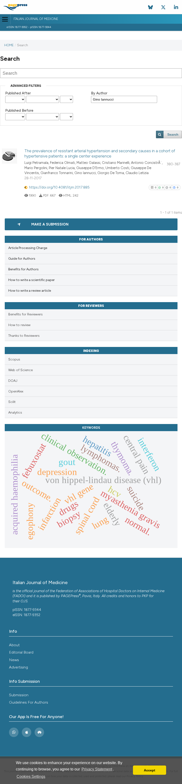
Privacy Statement (97, 769)
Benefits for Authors (23, 269)
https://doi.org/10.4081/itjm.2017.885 (59, 187)
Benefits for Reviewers (25, 314)
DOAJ (12, 381)
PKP (145, 596)
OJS (24, 601)
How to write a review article (29, 291)
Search (172, 134)
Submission (18, 695)
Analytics (15, 412)
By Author (99, 93)
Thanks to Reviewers (24, 336)
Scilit (12, 402)
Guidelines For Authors (28, 702)
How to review (19, 325)
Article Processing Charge (27, 248)
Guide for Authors (21, 259)
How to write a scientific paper (31, 280)
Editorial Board (21, 652)
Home (9, 45)
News (14, 660)
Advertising (18, 667)
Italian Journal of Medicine (36, 19)
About (14, 645)
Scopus (14, 359)
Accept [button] (149, 770)
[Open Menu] (5, 19)
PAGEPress (70, 596)
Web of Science (20, 370)
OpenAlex (15, 391)
